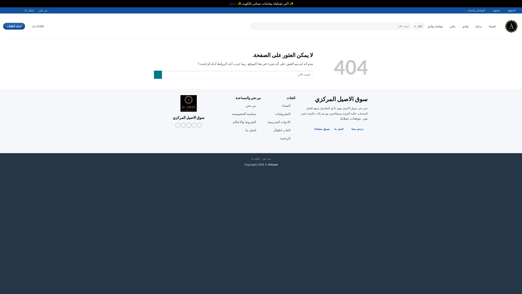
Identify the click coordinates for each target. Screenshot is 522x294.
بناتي (452, 26)
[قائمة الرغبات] (64, 25)
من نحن (43, 10)
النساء (492, 26)
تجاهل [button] (233, 3)
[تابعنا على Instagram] (20, 10)
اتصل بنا (29, 10)
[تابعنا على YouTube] (5, 10)
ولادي (465, 26)
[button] (53, 25)
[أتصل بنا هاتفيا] (9, 10)
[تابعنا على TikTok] (16, 10)
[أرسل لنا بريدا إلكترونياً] (13, 10)
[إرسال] (254, 26)
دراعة (479, 26)
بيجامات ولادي (435, 26)
